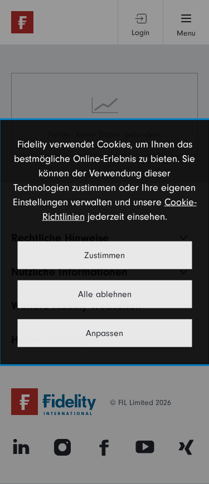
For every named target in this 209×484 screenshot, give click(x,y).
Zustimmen (104, 255)
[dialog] (104, 242)
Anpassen (104, 333)
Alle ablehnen (105, 294)
